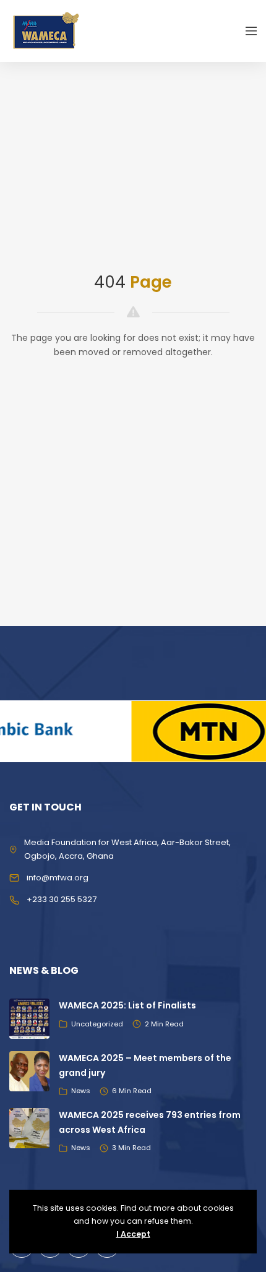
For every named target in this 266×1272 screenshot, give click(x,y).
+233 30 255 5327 (62, 899)
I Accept (133, 1234)
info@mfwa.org (57, 877)
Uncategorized (97, 1024)
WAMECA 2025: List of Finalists (127, 1005)
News (80, 1091)
